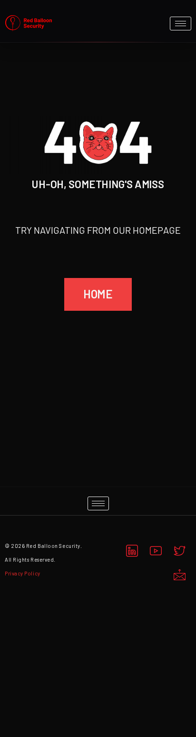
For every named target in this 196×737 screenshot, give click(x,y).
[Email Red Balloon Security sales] (179, 575)
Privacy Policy (22, 573)
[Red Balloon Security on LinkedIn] (132, 551)
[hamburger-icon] (180, 23)
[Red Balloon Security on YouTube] (155, 551)
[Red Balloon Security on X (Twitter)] (179, 551)
